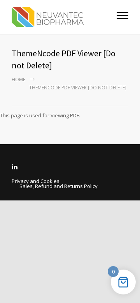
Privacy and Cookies (36, 181)
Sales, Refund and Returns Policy (58, 186)
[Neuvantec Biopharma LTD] (64, 17)
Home (18, 79)
